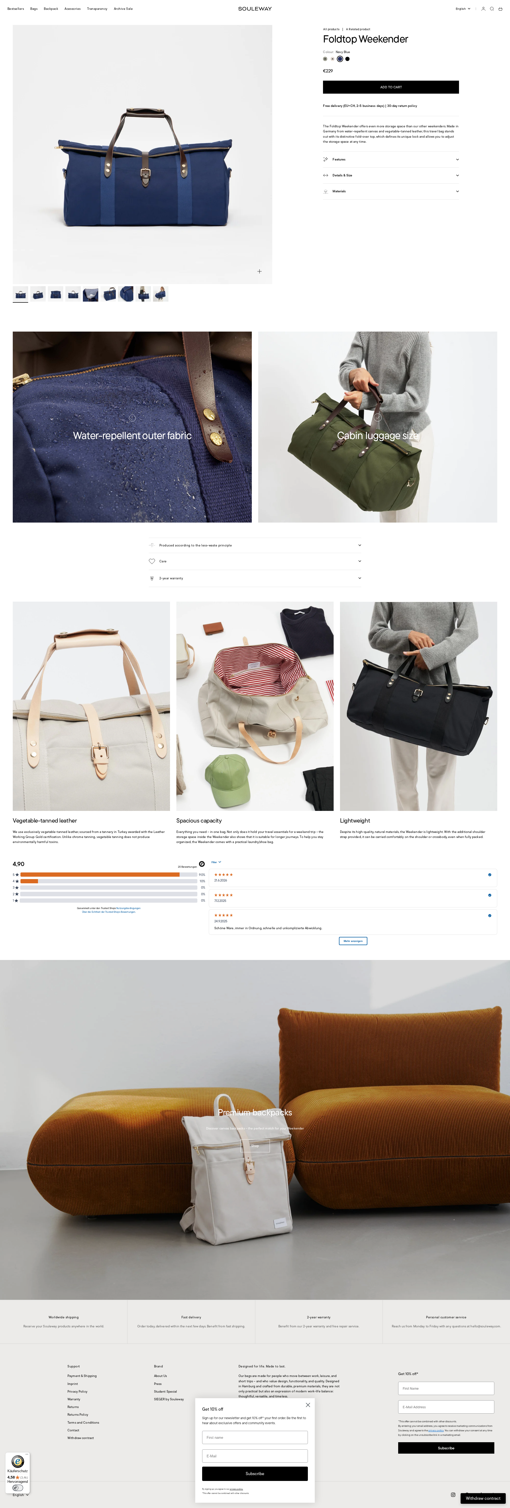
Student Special (165, 1391)
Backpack (51, 8)
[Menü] (27, 1455)
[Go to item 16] (125, 294)
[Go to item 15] (108, 294)
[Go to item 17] (143, 294)
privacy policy (436, 1430)
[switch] (17, 1488)
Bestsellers (15, 8)
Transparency (97, 8)
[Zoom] (259, 271)
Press (158, 1383)
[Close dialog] (308, 1405)
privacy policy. (236, 1489)
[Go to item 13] (73, 294)
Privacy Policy (77, 1391)
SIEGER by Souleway (169, 1399)
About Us (160, 1376)
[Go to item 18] (160, 294)
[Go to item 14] (90, 294)
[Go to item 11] (38, 294)
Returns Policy (77, 1414)
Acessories (73, 8)
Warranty (73, 1399)
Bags (33, 8)
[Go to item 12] (55, 294)
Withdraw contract (80, 1438)
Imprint (72, 1383)
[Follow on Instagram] (453, 1494)
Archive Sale (123, 8)
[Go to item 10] (20, 294)
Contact (73, 1430)
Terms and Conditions (83, 1422)
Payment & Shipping (82, 1376)
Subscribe (446, 1448)
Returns (73, 1407)
